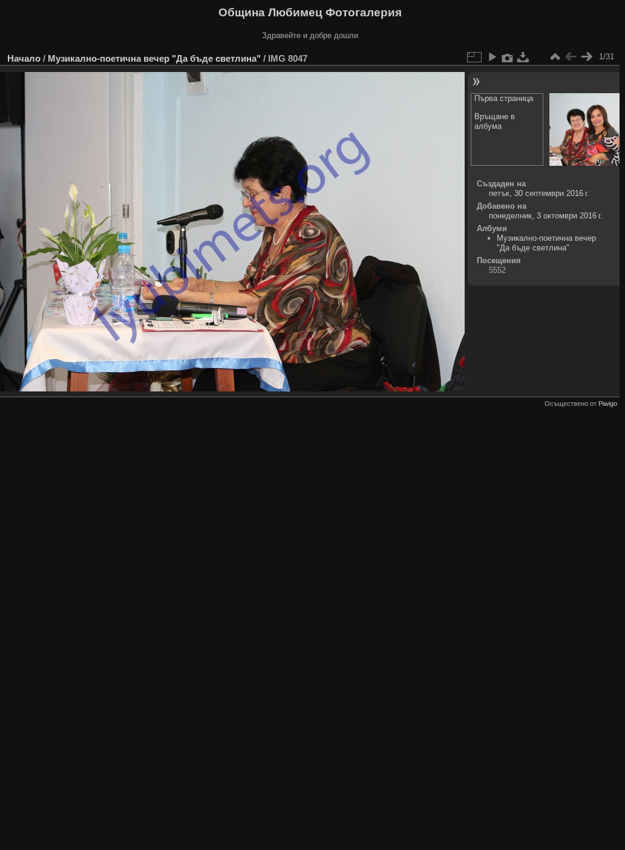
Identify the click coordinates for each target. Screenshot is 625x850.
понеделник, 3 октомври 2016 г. (546, 215)
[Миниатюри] (555, 57)
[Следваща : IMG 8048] (586, 57)
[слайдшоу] (492, 57)
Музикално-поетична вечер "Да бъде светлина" (154, 58)
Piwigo (607, 403)
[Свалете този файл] (523, 57)
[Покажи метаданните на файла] (507, 57)
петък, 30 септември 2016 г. (539, 193)
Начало (24, 58)
